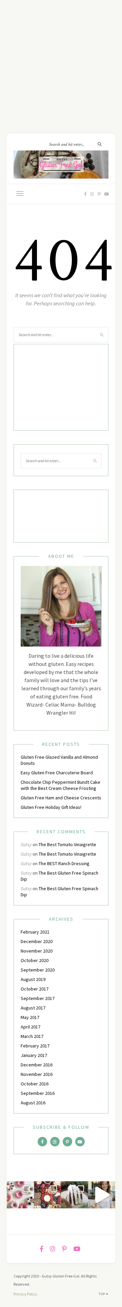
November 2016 (37, 1074)
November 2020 (37, 951)
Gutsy (26, 844)
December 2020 (37, 941)
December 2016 (37, 1065)
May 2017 (30, 1017)
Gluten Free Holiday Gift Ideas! (51, 807)
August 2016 (33, 1103)
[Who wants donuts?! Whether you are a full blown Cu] (20, 1194)
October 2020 (34, 960)
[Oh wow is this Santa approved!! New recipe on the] (74, 1194)
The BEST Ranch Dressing (64, 863)
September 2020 (38, 970)
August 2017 (33, 1008)
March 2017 (32, 1036)
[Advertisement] (61, 61)
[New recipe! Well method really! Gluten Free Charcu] (47, 1194)
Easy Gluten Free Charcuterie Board (57, 773)
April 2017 (30, 1027)
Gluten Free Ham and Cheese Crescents (61, 798)
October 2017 (34, 989)
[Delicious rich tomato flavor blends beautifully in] (101, 1194)
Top (102, 1294)
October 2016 (34, 1084)
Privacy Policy (25, 1293)
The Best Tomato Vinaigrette (67, 844)
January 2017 (34, 1055)
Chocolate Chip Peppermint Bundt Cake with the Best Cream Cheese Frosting (60, 785)
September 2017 (38, 998)
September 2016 (38, 1093)
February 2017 (35, 1046)
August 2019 (33, 979)
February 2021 (35, 932)
